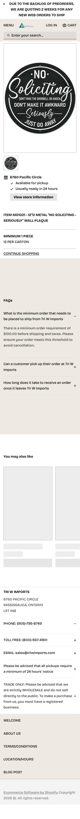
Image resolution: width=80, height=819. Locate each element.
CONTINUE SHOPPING (21, 253)
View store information (33, 197)
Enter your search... (27, 35)
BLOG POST (12, 772)
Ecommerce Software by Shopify (30, 792)
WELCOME (12, 720)
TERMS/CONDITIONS (20, 746)
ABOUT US (12, 733)
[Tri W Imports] (26, 25)
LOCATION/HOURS (18, 759)
